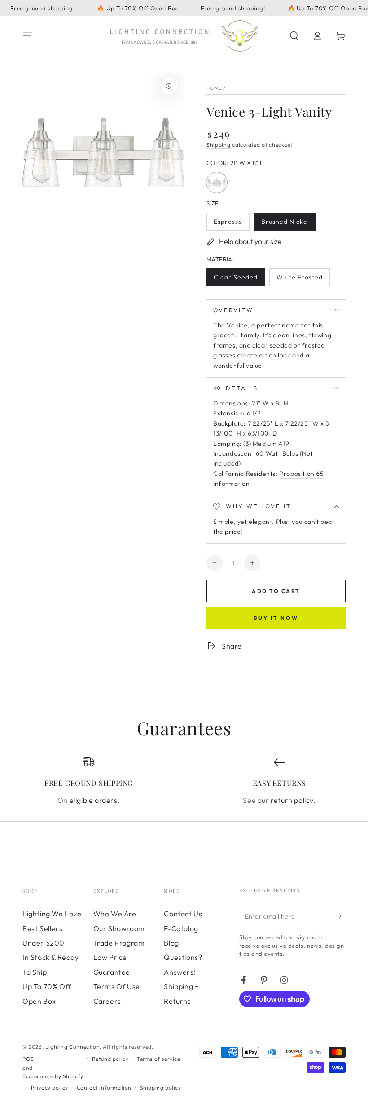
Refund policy (110, 1058)
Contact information (104, 1087)
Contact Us (183, 913)
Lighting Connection (72, 1046)
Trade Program (119, 942)
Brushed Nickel (285, 224)
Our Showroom (119, 928)
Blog (171, 942)
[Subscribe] (340, 916)
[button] (294, 36)
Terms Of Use (116, 986)
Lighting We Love (52, 913)
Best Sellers (42, 928)
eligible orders (94, 800)
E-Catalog (181, 928)
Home (214, 88)
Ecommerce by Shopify (52, 1076)
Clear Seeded (235, 279)
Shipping (218, 144)
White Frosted (299, 279)
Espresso (231, 224)
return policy (292, 800)
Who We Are (114, 913)
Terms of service (158, 1058)
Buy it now (276, 618)
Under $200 (43, 942)
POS (28, 1058)
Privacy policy (49, 1087)
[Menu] (27, 36)
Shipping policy (160, 1087)
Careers (107, 1001)
